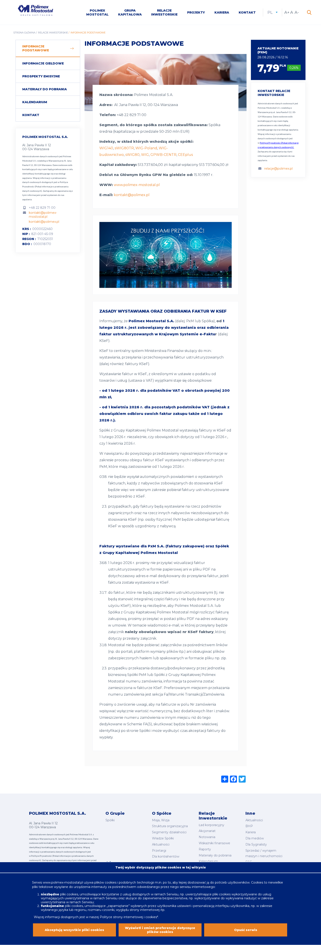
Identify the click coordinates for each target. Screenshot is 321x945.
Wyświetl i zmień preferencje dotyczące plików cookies (160, 930)
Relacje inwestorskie (164, 12)
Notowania (207, 837)
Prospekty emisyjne (41, 76)
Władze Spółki (163, 838)
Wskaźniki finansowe (214, 843)
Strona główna (24, 32)
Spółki (110, 820)
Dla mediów (254, 838)
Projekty (196, 12)
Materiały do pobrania (44, 89)
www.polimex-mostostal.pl (137, 185)
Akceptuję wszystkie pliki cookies (74, 930)
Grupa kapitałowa (130, 12)
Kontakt (247, 12)
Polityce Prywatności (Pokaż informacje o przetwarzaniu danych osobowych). (45, 186)
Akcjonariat (207, 831)
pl (273, 12)
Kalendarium (34, 102)
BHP (249, 826)
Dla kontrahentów (165, 856)
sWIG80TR (124, 148)
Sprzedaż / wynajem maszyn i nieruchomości (263, 853)
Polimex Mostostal (97, 12)
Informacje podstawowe (35, 48)
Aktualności (160, 844)
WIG (145, 155)
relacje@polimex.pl (278, 169)
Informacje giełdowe (43, 63)
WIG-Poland (146, 148)
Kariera (221, 12)
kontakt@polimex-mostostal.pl (43, 215)
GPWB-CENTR (163, 155)
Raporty (205, 849)
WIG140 (106, 148)
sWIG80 (132, 155)
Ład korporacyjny (211, 825)
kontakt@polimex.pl (44, 222)
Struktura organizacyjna (170, 826)
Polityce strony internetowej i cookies (128, 917)
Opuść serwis (245, 930)
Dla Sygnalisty (256, 844)
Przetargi (159, 851)
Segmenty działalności (169, 832)
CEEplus (185, 155)
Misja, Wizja (160, 820)
